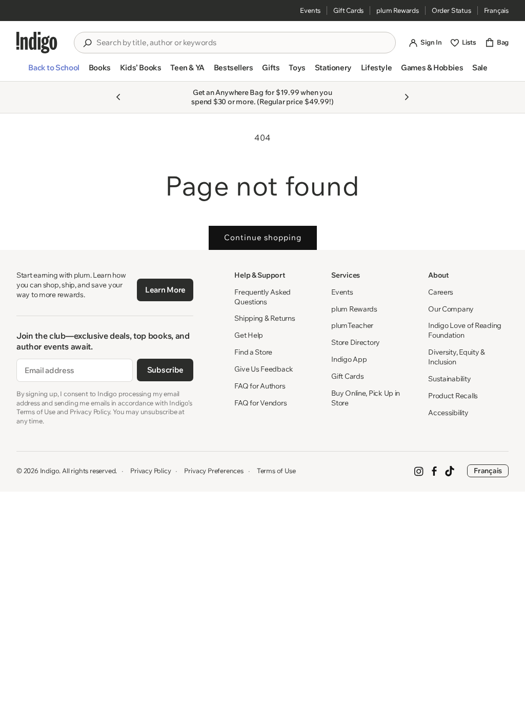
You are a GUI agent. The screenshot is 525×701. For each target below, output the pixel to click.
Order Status (451, 10)
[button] (54, 72)
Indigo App (349, 359)
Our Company (451, 309)
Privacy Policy (150, 470)
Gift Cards (348, 10)
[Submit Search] (87, 43)
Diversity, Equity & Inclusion (456, 356)
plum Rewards (397, 10)
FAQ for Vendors (260, 402)
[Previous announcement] (118, 97)
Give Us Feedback (263, 369)
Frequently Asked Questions (262, 296)
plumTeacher (352, 325)
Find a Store (253, 352)
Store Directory (355, 342)
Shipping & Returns (264, 318)
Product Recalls (453, 395)
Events (310, 10)
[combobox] (242, 42)
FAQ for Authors (259, 386)
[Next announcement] (406, 97)
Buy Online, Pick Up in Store (365, 397)
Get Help (248, 335)
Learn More (165, 290)
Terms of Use (276, 470)
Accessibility (448, 412)
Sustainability (449, 378)
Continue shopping (262, 237)
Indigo (49, 470)
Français (496, 10)
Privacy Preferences (213, 470)
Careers (440, 292)
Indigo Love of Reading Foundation (464, 330)
